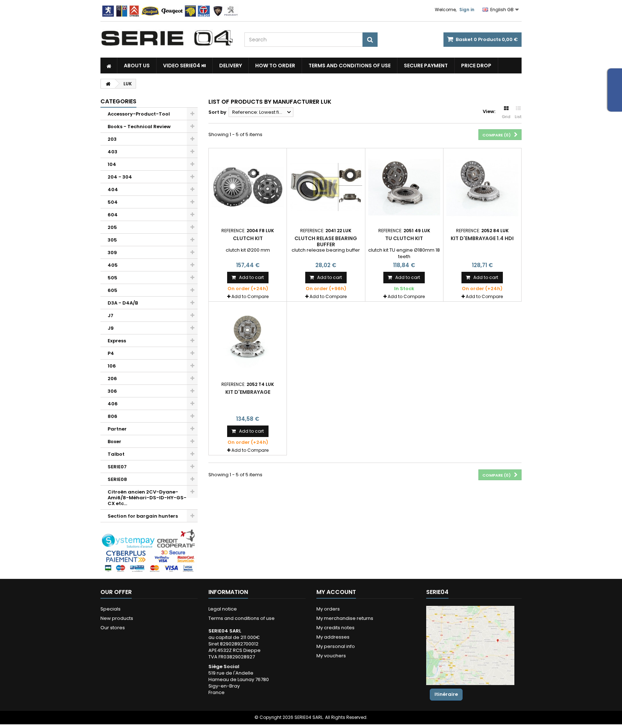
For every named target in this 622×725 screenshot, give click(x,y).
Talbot (116, 454)
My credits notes (335, 627)
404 (113, 189)
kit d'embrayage (247, 392)
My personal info (335, 646)
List (518, 117)
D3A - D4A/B (123, 303)
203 (112, 139)
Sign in (466, 9)
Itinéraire (446, 694)
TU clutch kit (404, 238)
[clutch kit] (248, 187)
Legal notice (222, 608)
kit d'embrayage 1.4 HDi (482, 238)
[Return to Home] (108, 83)
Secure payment (426, 65)
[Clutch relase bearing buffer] (326, 187)
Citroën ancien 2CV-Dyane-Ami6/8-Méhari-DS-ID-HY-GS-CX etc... (147, 497)
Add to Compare (250, 296)
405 (113, 265)
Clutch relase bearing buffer (325, 241)
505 (112, 277)
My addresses (333, 637)
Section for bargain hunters (143, 516)
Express (117, 340)
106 (112, 365)
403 (112, 151)
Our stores (112, 627)
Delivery (230, 65)
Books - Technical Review (139, 126)
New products (116, 618)
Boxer (114, 441)
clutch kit (248, 238)
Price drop (476, 65)
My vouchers (331, 655)
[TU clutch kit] (404, 187)
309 (112, 252)
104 (112, 164)
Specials (110, 608)
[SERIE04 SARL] (167, 38)
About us (137, 65)
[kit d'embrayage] (248, 341)
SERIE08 (117, 479)
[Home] (109, 65)
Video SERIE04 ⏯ (184, 65)
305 (112, 240)
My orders (328, 608)
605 (112, 290)
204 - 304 (120, 177)
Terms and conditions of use (349, 65)
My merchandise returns (344, 618)
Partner (117, 428)
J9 (111, 328)
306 (112, 391)
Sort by (217, 112)
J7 (110, 315)
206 (112, 378)
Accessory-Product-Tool (139, 114)
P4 (111, 353)
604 (113, 214)
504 (113, 202)
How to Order (275, 65)
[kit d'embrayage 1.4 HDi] (482, 187)
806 (112, 416)
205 (112, 227)
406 (113, 403)
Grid (506, 117)
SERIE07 (117, 466)
